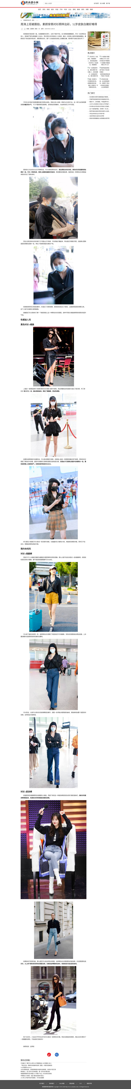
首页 (39, 9)
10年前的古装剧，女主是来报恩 (105, 86)
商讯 (82, 9)
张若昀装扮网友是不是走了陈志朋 (105, 75)
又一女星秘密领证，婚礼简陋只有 (93, 75)
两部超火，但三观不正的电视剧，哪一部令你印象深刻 (35, 1071)
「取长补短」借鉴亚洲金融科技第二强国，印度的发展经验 (36, 1065)
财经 (48, 9)
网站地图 (71, 1083)
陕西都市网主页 (27, 20)
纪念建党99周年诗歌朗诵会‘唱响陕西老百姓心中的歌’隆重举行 (106, 97)
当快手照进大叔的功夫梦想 (96, 116)
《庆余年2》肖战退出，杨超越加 (93, 63)
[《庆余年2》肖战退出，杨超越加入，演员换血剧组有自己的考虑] (93, 59)
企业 (69, 9)
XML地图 (61, 1083)
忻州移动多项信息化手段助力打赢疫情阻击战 (101, 106)
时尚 (65, 9)
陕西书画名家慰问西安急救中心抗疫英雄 (100, 111)
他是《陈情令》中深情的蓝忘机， (93, 86)
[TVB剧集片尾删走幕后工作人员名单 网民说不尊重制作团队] (105, 59)
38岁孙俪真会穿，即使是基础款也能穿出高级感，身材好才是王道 (38, 1069)
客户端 (108, 3)
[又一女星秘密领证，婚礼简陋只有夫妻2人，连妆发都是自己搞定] (93, 70)
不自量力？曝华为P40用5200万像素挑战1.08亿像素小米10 (36, 1063)
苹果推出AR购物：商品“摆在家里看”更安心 (32, 1075)
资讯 (44, 9)
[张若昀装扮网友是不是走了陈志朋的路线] (105, 70)
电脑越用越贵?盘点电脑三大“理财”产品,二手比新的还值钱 (36, 1073)
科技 (56, 9)
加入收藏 (102, 3)
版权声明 (89, 1083)
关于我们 (41, 1083)
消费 (87, 9)
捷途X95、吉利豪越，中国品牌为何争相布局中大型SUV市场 (105, 101)
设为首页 (96, 3)
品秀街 (32, 1046)
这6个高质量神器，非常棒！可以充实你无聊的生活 (103, 109)
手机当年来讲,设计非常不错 (96, 113)
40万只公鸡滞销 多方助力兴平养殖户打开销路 (101, 104)
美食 (78, 9)
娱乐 (52, 9)
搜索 (70, 3)
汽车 (61, 9)
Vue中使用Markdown (26, 1067)
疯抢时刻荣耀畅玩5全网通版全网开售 (99, 118)
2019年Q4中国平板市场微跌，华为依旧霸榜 (32, 1077)
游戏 (74, 9)
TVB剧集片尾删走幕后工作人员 (105, 63)
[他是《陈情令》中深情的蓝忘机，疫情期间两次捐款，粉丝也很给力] (93, 81)
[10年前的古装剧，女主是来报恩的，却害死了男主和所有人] (105, 81)
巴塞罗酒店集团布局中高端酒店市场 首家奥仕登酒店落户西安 (106, 99)
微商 (91, 9)
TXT (80, 1083)
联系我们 (51, 1083)
